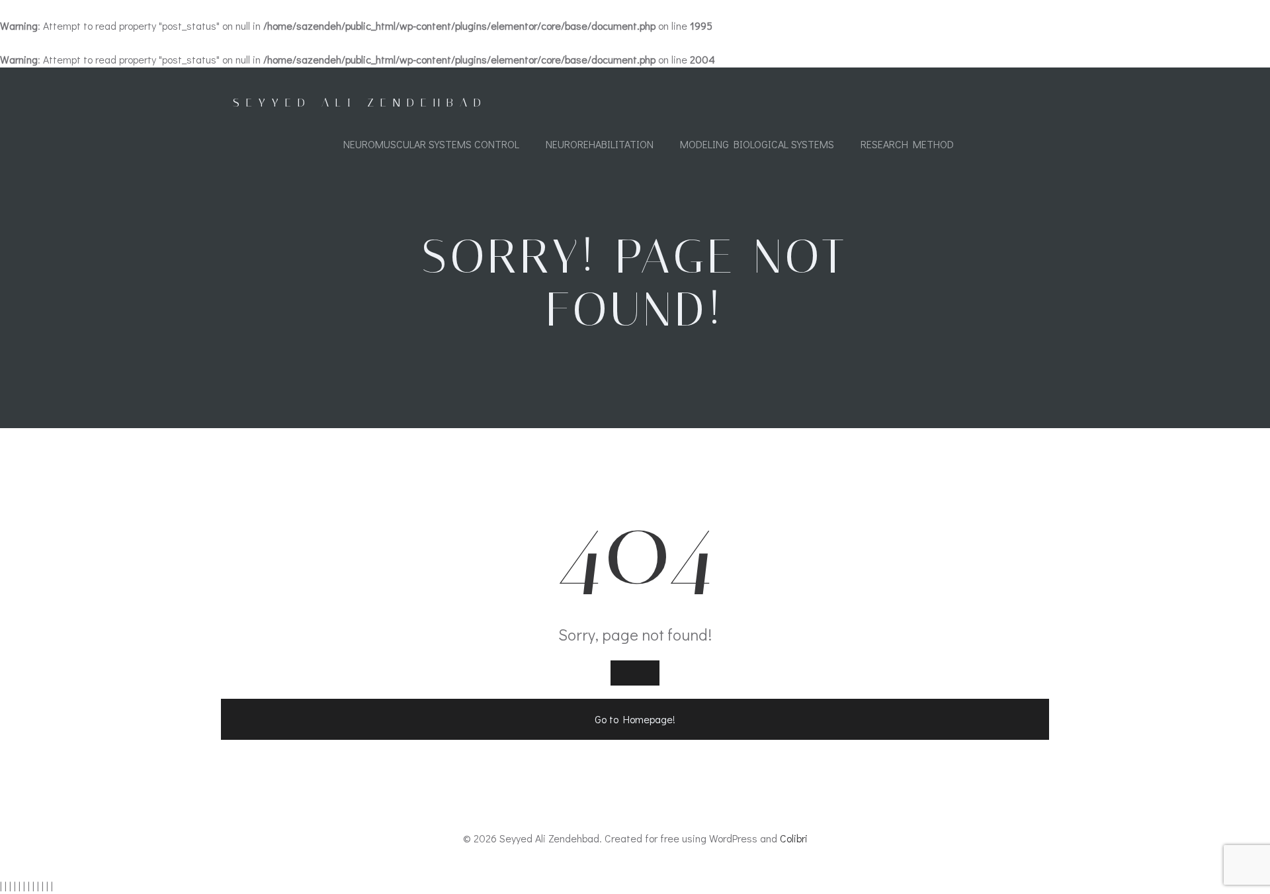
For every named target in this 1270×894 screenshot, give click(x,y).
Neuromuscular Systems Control (431, 144)
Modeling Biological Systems (757, 144)
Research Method (907, 144)
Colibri (794, 838)
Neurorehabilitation (600, 144)
